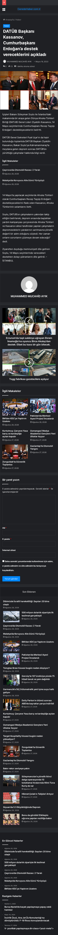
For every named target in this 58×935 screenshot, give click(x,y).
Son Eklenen (29, 591)
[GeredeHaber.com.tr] (29, 9)
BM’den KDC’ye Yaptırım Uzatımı (38, 641)
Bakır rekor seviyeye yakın (16, 768)
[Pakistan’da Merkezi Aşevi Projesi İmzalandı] (43, 406)
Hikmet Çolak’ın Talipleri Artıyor (38, 794)
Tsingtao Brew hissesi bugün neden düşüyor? (26, 668)
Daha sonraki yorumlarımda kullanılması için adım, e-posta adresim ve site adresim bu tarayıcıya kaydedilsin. (27, 565)
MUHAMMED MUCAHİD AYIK (19, 61)
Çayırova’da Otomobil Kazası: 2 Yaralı (21, 170)
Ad (4, 528)
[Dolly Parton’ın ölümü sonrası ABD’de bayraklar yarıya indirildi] (11, 704)
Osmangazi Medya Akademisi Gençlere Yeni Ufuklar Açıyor (42, 433)
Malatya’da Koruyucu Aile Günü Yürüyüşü (23, 180)
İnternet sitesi (9, 550)
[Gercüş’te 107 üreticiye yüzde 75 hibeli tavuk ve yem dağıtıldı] (11, 680)
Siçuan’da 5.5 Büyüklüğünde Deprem (21, 807)
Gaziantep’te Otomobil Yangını (18, 760)
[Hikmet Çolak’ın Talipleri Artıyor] (11, 798)
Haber (18, 19)
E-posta (6, 539)
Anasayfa (9, 19)
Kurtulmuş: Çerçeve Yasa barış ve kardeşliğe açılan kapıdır (15, 433)
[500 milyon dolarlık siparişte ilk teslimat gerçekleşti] (11, 616)
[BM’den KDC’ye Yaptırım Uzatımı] (15, 407)
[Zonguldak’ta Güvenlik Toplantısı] (15, 452)
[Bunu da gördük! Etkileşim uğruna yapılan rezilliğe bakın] (11, 819)
